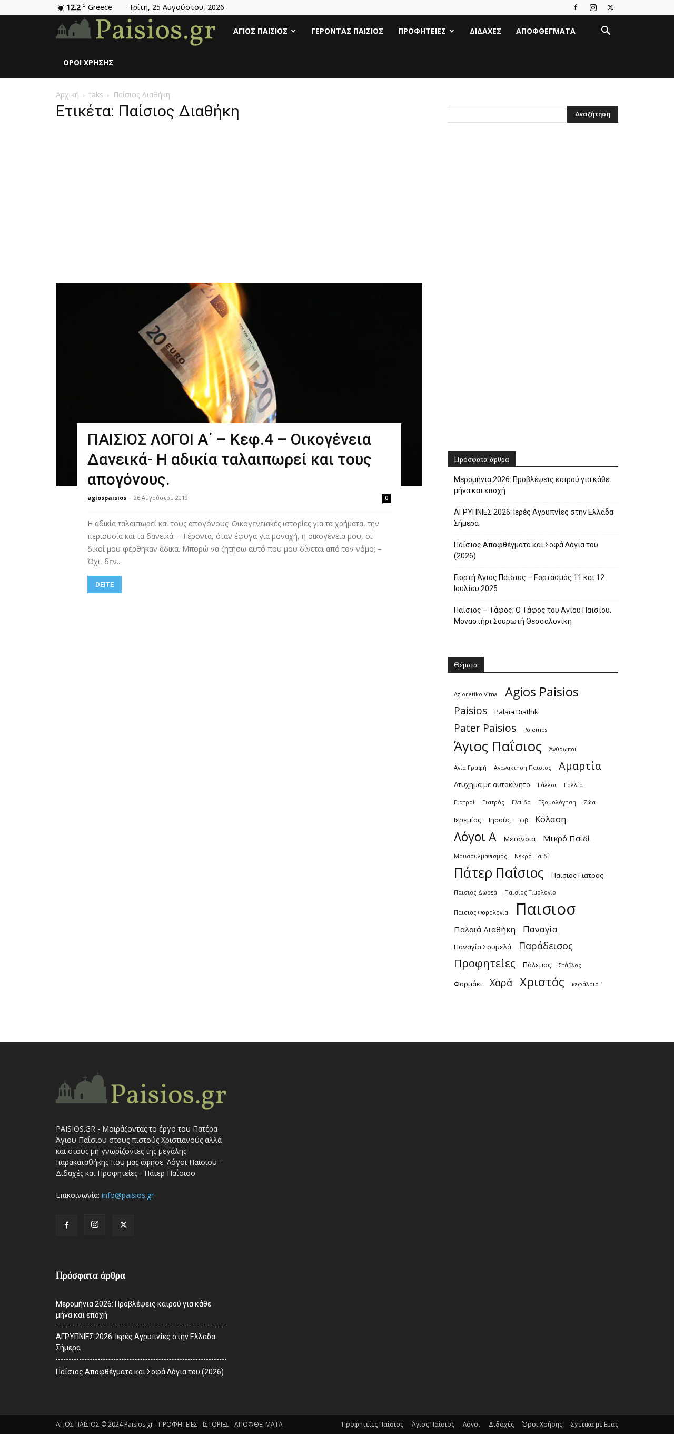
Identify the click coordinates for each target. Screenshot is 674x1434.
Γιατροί (464, 802)
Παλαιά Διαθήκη (485, 929)
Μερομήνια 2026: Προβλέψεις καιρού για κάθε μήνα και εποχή (531, 485)
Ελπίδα (521, 802)
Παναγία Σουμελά (482, 946)
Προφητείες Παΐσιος (372, 1424)
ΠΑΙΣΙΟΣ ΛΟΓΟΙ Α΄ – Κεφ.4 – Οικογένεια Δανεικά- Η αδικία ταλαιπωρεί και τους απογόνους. (229, 459)
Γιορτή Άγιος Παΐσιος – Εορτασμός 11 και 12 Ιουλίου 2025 (529, 583)
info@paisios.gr (128, 1195)
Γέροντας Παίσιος (347, 31)
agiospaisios (106, 498)
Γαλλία (573, 785)
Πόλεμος (537, 964)
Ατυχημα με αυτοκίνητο (492, 784)
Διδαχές (485, 31)
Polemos (535, 729)
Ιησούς (500, 819)
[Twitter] (610, 7)
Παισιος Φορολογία (481, 912)
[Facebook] (575, 7)
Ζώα (589, 802)
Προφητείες (422, 31)
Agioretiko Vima (476, 694)
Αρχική (67, 95)
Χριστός (542, 981)
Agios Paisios (542, 692)
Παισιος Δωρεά (475, 892)
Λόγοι (471, 1424)
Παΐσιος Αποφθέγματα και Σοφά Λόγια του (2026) (526, 550)
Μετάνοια (520, 838)
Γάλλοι (547, 785)
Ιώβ (523, 820)
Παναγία (540, 929)
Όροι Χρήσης (88, 62)
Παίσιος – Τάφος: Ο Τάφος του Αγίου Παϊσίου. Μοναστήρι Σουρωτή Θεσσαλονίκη (532, 615)
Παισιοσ (546, 909)
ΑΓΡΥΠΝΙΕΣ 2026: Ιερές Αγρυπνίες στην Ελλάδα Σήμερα (533, 517)
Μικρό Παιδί (566, 838)
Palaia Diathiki (517, 711)
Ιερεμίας (467, 819)
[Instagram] (593, 7)
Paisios (470, 710)
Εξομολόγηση (557, 802)
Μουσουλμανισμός (480, 856)
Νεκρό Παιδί (531, 856)
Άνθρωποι (563, 749)
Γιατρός (493, 802)
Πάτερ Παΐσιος (499, 872)
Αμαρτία (580, 765)
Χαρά (501, 982)
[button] (605, 32)
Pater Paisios (485, 728)
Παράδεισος (546, 945)
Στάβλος (570, 965)
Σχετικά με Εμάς (594, 1424)
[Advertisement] (239, 205)
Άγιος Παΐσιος (260, 31)
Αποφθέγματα (546, 31)
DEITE (104, 584)
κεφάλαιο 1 (587, 984)
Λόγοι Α (475, 836)
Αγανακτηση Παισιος (522, 767)
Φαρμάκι (468, 983)
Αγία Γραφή (470, 767)
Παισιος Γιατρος (577, 875)
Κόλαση (550, 818)
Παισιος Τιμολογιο (530, 892)
